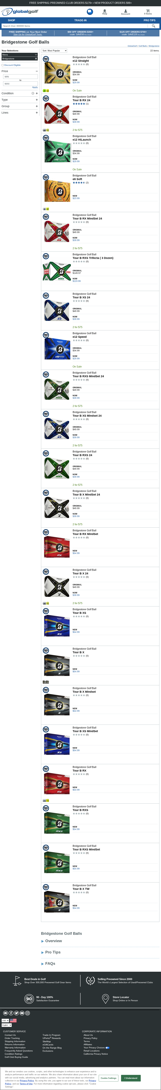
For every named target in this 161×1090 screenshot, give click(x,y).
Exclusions (48, 1051)
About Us (88, 1035)
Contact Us (10, 1035)
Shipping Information (15, 1041)
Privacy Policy (90, 1038)
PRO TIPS (149, 20)
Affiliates (88, 1044)
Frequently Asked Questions (19, 1050)
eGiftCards (48, 1044)
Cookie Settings (109, 1078)
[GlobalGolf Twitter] (16, 1013)
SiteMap (47, 1041)
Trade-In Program (51, 1035)
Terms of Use (26, 1084)
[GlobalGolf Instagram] (27, 1013)
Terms (87, 1041)
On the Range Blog (52, 1047)
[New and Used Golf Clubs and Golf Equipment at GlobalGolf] (20, 14)
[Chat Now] (90, 12)
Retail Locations (92, 1050)
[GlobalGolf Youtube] (21, 1013)
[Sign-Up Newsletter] (5, 1013)
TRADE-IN (80, 20)
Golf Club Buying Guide (16, 1057)
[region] (80, 1078)
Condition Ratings (13, 1054)
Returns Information (15, 1044)
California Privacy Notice (96, 1054)
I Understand (131, 1078)
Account (125, 14)
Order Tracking (12, 1038)
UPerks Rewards (52, 1038)
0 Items (148, 13)
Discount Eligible (12, 65)
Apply (35, 87)
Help (104, 13)
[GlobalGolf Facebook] (10, 1013)
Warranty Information (15, 1047)
